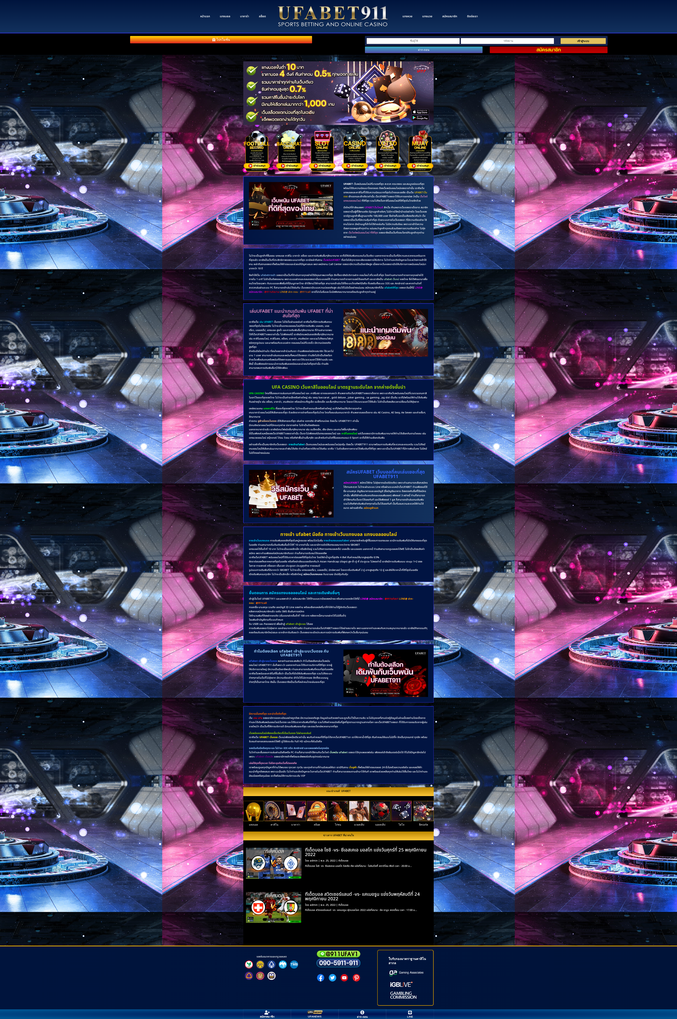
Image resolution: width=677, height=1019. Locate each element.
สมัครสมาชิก (449, 16)
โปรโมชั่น (223, 39)
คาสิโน (274, 824)
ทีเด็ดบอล (343, 861)
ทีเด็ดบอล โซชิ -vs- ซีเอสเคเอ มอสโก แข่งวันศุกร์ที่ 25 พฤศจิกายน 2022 (365, 852)
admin (314, 861)
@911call (261, 603)
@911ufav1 (391, 599)
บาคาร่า (244, 16)
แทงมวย (427, 16)
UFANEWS (315, 1016)
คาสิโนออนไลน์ (349, 433)
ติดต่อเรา (472, 16)
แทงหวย (407, 16)
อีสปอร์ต (423, 824)
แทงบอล (225, 16)
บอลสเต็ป (380, 824)
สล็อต (262, 16)
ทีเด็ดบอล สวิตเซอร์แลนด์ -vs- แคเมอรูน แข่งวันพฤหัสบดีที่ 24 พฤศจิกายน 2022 (362, 896)
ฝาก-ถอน (423, 49)
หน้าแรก (205, 16)
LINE (410, 1016)
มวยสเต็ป (359, 824)
